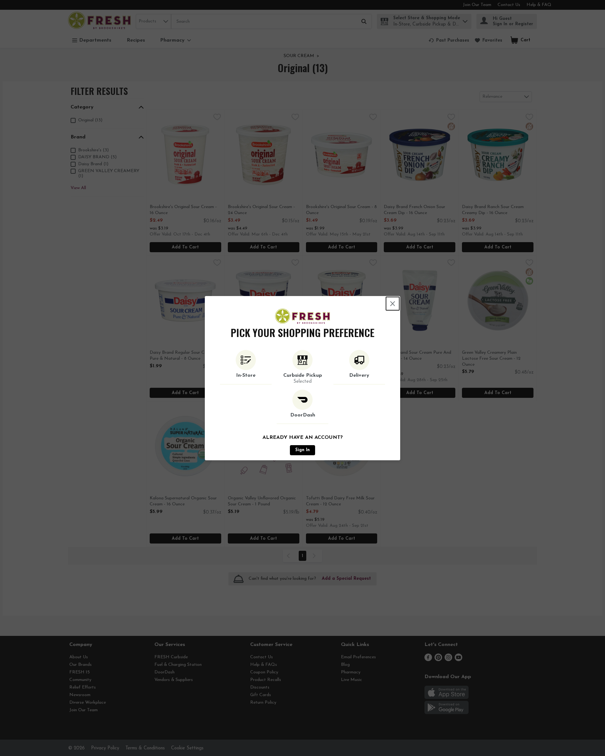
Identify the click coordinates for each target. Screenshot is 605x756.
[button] (246, 367)
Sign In (302, 450)
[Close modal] (392, 303)
